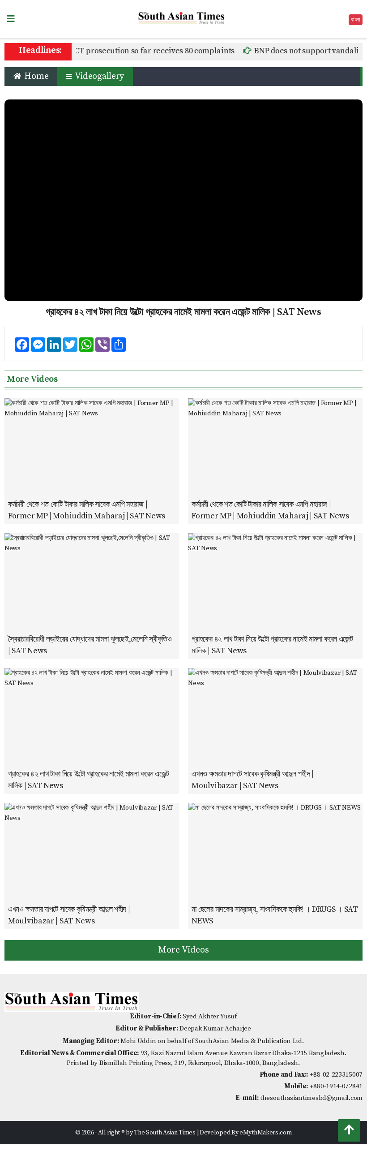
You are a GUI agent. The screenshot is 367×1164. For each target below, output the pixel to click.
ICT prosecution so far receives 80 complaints (141, 51)
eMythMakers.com (265, 1133)
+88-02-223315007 (336, 1074)
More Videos (183, 950)
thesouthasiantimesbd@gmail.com (311, 1098)
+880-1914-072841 (336, 1086)
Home (35, 76)
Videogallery (98, 76)
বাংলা (355, 19)
